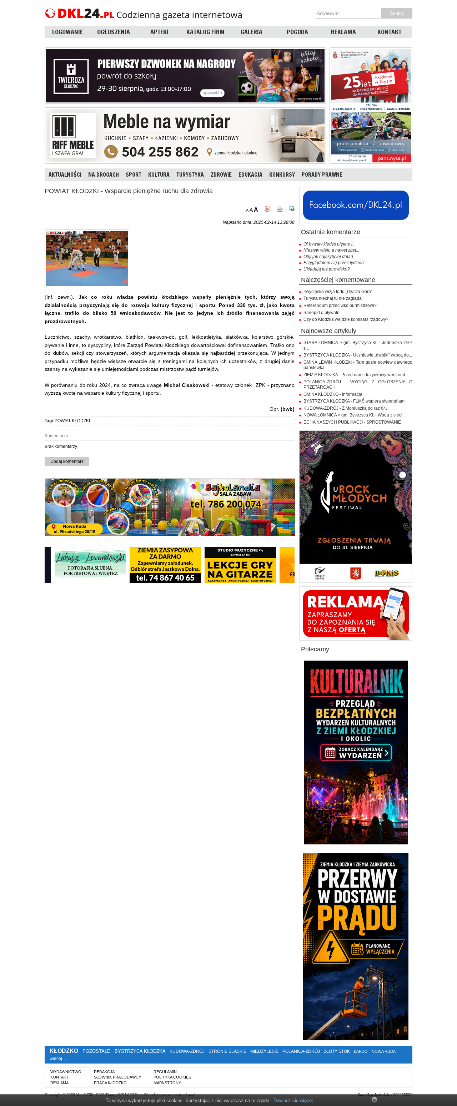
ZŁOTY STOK (337, 1051)
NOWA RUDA (383, 1051)
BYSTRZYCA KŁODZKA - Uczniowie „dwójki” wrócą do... (357, 355)
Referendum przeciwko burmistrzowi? (340, 305)
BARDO (361, 1051)
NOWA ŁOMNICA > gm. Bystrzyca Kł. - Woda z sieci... (354, 415)
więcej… (58, 1058)
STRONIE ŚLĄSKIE (227, 1051)
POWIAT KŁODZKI (72, 420)
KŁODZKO (64, 1051)
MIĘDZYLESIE (264, 1051)
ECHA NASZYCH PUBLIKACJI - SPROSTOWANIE (352, 422)
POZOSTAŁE (96, 1051)
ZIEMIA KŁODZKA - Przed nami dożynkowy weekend (354, 374)
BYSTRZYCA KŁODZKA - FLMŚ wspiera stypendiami (354, 401)
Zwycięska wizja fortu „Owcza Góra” (337, 291)
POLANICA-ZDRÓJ (301, 1051)
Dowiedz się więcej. (293, 1100)
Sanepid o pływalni (322, 312)
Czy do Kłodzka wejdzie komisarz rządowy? (345, 319)
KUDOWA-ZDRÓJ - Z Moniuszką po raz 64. (345, 408)
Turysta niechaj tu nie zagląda (332, 298)
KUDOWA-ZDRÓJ (187, 1051)
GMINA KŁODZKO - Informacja (332, 394)
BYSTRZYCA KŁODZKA (140, 1051)
